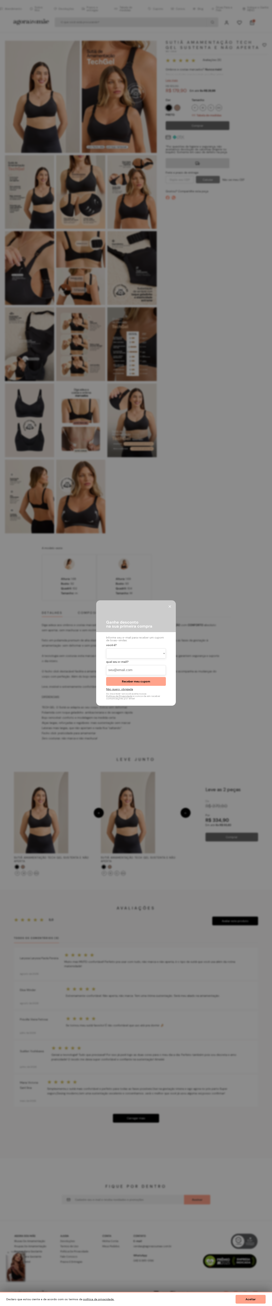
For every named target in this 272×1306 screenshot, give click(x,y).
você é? (111, 645)
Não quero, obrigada (119, 689)
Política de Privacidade (119, 696)
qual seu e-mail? (117, 662)
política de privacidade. (98, 1299)
